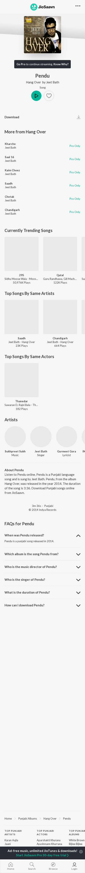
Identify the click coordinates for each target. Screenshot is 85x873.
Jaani (8, 844)
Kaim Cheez (12, 170)
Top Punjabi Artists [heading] (13, 832)
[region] (42, 818)
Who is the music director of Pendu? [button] (31, 567)
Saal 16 (9, 157)
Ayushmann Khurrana (49, 844)
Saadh (9, 183)
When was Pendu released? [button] (24, 535)
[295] (22, 254)
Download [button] (12, 117)
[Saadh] (22, 317)
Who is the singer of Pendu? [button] (25, 579)
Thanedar (21, 401)
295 (21, 275)
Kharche (10, 144)
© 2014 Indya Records (42, 509)
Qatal (60, 275)
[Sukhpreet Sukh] (15, 436)
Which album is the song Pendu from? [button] (31, 554)
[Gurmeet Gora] (66, 436)
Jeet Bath (52, 82)
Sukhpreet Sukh (15, 451)
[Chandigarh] (60, 317)
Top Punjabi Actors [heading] (45, 832)
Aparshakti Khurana (48, 840)
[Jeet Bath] (41, 436)
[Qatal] (60, 254)
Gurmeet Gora (66, 451)
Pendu (67, 818)
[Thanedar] (22, 380)
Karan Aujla (11, 840)
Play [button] (36, 96)
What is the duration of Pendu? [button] (27, 592)
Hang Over (33, 82)
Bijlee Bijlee (75, 844)
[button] (49, 96)
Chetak (9, 196)
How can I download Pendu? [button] (24, 605)
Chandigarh (12, 210)
